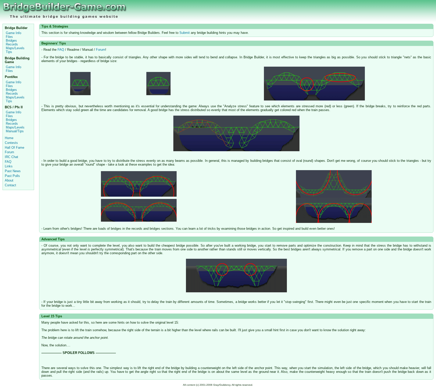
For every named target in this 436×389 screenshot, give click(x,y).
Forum (9, 152)
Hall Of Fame (14, 147)
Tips (9, 52)
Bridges (11, 40)
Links (9, 166)
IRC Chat (11, 157)
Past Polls (12, 176)
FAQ (8, 162)
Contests (11, 143)
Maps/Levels (15, 48)
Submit (184, 33)
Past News (13, 171)
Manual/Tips (15, 131)
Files (9, 37)
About (9, 180)
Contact (10, 185)
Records (12, 44)
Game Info (13, 33)
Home (9, 138)
